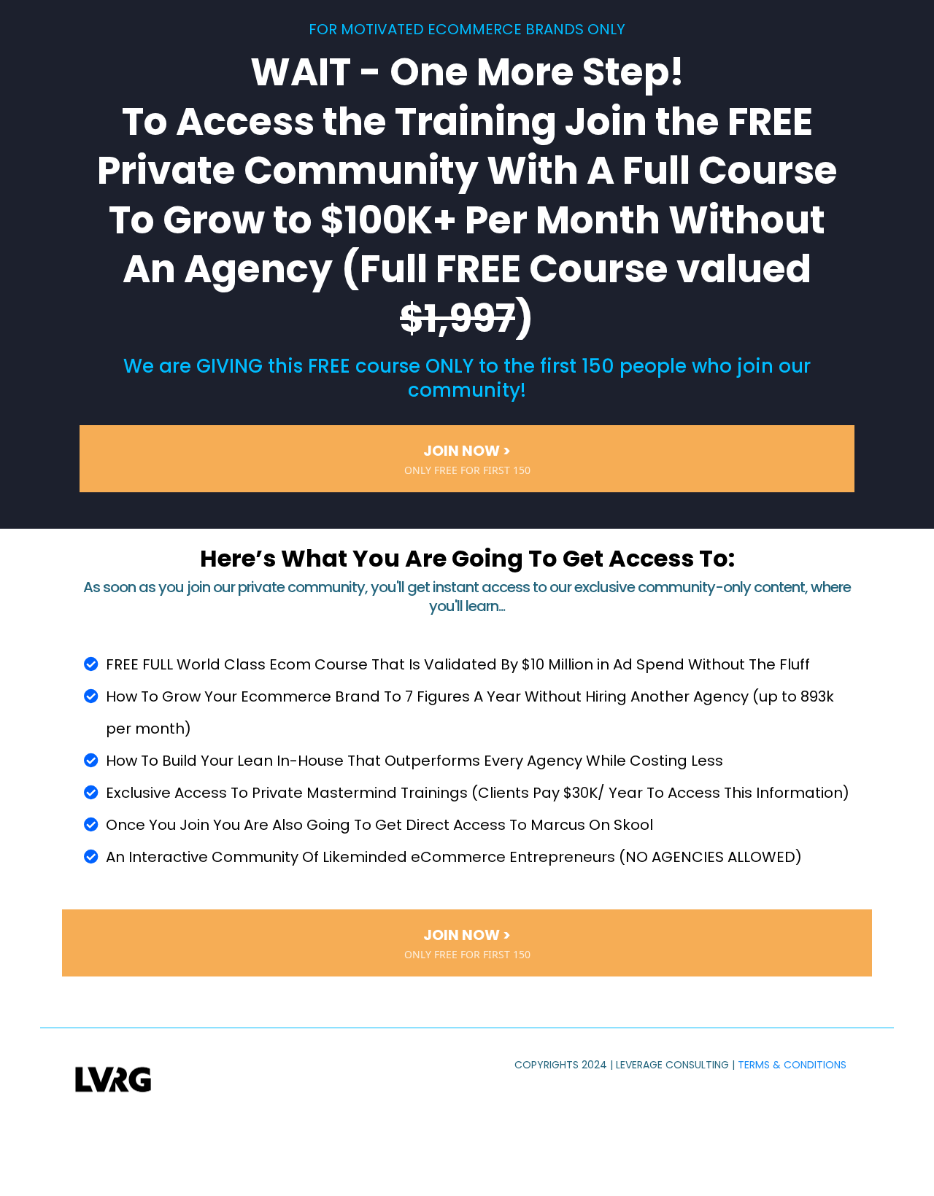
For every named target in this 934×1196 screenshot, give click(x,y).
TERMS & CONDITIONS (792, 1064)
